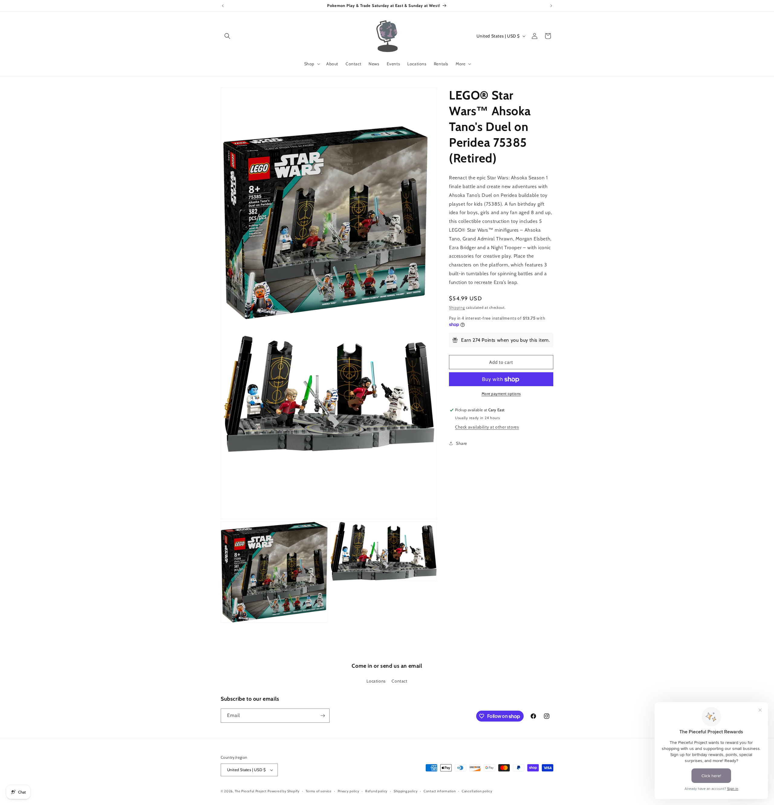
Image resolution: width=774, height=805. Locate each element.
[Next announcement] (551, 5)
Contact (399, 681)
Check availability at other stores (487, 427)
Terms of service (319, 791)
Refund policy (376, 791)
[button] (227, 36)
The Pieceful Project (251, 791)
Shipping (457, 307)
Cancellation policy (477, 791)
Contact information (440, 791)
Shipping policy (406, 791)
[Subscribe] (322, 716)
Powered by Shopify (284, 791)
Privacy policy (348, 791)
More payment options (501, 394)
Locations (375, 681)
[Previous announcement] (222, 5)
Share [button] (461, 443)
